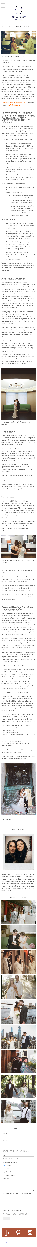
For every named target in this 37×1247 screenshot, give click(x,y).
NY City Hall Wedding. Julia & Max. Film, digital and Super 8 (17, 908)
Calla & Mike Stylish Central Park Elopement (17, 1081)
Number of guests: (9, 1163)
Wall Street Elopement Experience (15, 1106)
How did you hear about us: (12, 1211)
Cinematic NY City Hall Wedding (15, 931)
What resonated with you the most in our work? (17, 1195)
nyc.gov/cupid (11, 236)
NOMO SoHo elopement (15, 1030)
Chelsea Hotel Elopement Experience (17, 1056)
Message (6, 1179)
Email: (5, 1140)
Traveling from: (8, 1148)
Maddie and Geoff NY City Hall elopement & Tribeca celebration (17, 983)
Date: (5, 1155)
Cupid (25, 131)
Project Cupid (6, 679)
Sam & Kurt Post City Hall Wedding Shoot (16, 1006)
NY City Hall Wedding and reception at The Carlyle (16, 956)
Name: (5, 1133)
